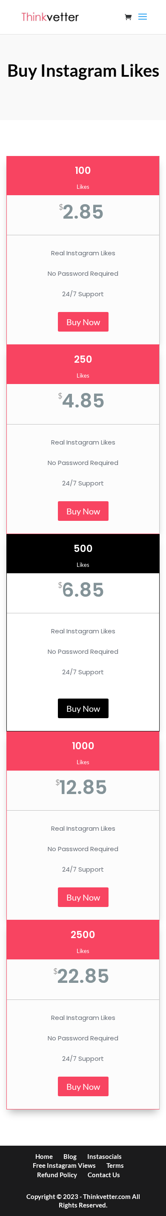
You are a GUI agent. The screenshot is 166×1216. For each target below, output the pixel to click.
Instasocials (104, 1156)
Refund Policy (57, 1174)
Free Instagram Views (64, 1165)
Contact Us (104, 1174)
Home (44, 1156)
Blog (70, 1156)
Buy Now (83, 322)
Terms (115, 1165)
